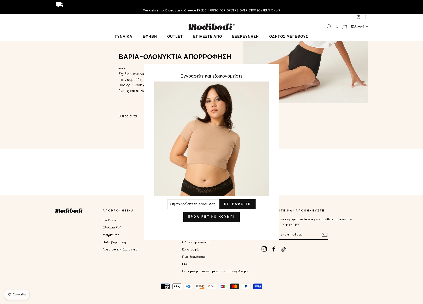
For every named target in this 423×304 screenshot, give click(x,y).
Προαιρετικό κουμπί (211, 217)
